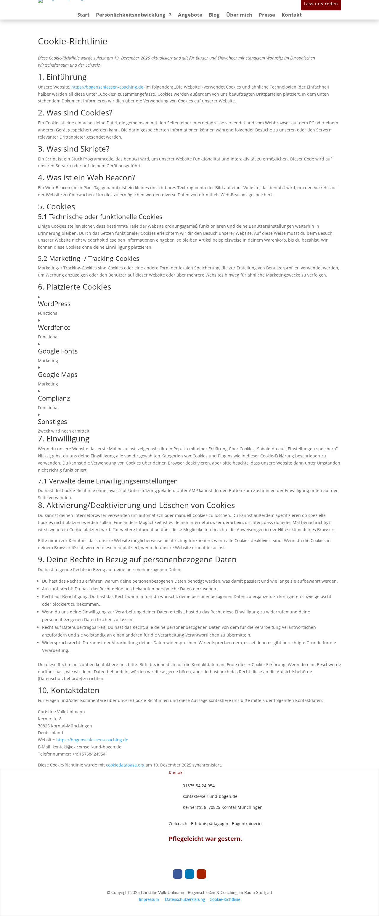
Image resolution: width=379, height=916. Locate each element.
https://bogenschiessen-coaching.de (107, 87)
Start (83, 15)
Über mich (239, 15)
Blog (214, 15)
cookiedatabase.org (125, 765)
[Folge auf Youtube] (201, 874)
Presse (267, 15)
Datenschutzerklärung (185, 900)
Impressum (149, 900)
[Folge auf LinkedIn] (189, 874)
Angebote (190, 15)
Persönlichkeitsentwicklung (131, 15)
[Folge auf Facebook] (177, 874)
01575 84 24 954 (199, 785)
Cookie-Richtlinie (225, 900)
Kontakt (292, 15)
